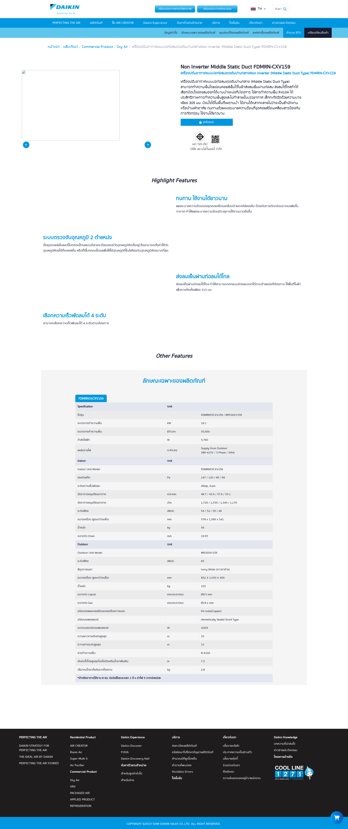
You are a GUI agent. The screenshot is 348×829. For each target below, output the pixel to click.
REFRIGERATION (80, 806)
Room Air (76, 752)
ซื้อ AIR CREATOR (123, 23)
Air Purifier (77, 765)
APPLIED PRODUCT (82, 799)
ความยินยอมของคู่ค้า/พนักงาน (242, 778)
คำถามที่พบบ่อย (182, 765)
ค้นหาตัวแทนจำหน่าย (189, 23)
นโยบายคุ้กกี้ (230, 759)
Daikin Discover (131, 746)
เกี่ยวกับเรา (255, 23)
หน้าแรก (54, 47)
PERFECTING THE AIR (66, 23)
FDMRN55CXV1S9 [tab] (91, 398)
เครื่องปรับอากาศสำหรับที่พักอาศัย (175, 9)
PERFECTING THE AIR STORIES (39, 763)
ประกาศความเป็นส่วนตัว (237, 752)
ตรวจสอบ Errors (182, 772)
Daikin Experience (155, 23)
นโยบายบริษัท (231, 746)
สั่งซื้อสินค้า (208, 122)
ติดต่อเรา (228, 772)
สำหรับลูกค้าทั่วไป (131, 773)
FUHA (124, 752)
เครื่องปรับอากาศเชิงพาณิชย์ (217, 9)
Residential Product (83, 737)
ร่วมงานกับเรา (231, 765)
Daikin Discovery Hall (135, 759)
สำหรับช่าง (127, 780)
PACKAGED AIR (80, 793)
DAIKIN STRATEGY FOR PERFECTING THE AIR (34, 748)
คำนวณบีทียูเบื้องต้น (184, 759)
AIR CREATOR (79, 746)
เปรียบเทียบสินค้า (318, 32)
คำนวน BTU (293, 32)
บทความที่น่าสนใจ (284, 744)
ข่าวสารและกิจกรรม (283, 23)
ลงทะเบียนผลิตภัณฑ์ (184, 746)
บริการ (216, 23)
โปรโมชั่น (234, 23)
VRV (73, 787)
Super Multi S (79, 759)
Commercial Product (97, 47)
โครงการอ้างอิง (283, 757)
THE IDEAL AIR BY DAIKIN (36, 757)
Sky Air (122, 47)
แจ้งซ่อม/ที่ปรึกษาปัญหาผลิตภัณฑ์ (192, 752)
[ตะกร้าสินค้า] (336, 817)
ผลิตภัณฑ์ (96, 23)
